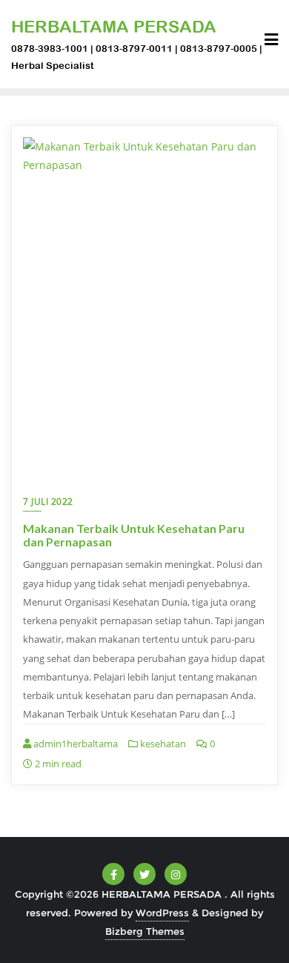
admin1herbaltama (74, 743)
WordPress (162, 913)
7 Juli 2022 (48, 501)
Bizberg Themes (145, 931)
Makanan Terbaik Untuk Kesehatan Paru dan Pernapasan (134, 535)
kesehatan (162, 743)
